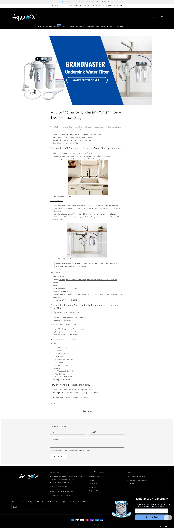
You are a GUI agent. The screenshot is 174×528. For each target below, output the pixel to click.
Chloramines (92, 280)
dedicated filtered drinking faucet (93, 159)
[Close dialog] (169, 494)
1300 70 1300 (62, 487)
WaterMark (94, 294)
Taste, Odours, (71, 280)
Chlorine (62, 280)
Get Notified (152, 517)
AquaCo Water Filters (84, 524)
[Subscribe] (45, 507)
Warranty (91, 480)
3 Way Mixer (108, 205)
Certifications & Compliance (136, 476)
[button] (152, 17)
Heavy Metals (81, 280)
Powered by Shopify (94, 524)
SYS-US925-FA (61, 277)
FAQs (128, 487)
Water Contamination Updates (137, 480)
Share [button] (54, 403)
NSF (77, 294)
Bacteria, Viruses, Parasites (107, 280)
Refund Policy (93, 487)
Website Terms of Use (95, 476)
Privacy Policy (93, 484)
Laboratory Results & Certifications (65, 335)
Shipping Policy (93, 491)
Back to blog (88, 411)
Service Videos (131, 484)
